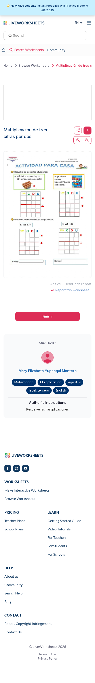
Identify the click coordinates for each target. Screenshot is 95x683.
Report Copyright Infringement (28, 623)
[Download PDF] (87, 130)
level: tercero (39, 390)
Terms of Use (47, 654)
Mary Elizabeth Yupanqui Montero (48, 371)
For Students (57, 546)
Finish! (47, 316)
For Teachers (57, 537)
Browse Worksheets (19, 498)
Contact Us (13, 632)
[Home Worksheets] (3, 49)
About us (11, 576)
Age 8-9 (74, 382)
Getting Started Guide (64, 520)
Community (13, 585)
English (61, 390)
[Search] (9, 35)
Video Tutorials (59, 529)
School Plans (14, 529)
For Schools (56, 554)
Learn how (47, 9)
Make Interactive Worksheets (26, 490)
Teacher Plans (14, 520)
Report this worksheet (72, 290)
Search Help (13, 593)
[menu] (88, 22)
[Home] (24, 22)
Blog (7, 601)
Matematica (24, 382)
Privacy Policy (47, 658)
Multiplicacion (50, 382)
